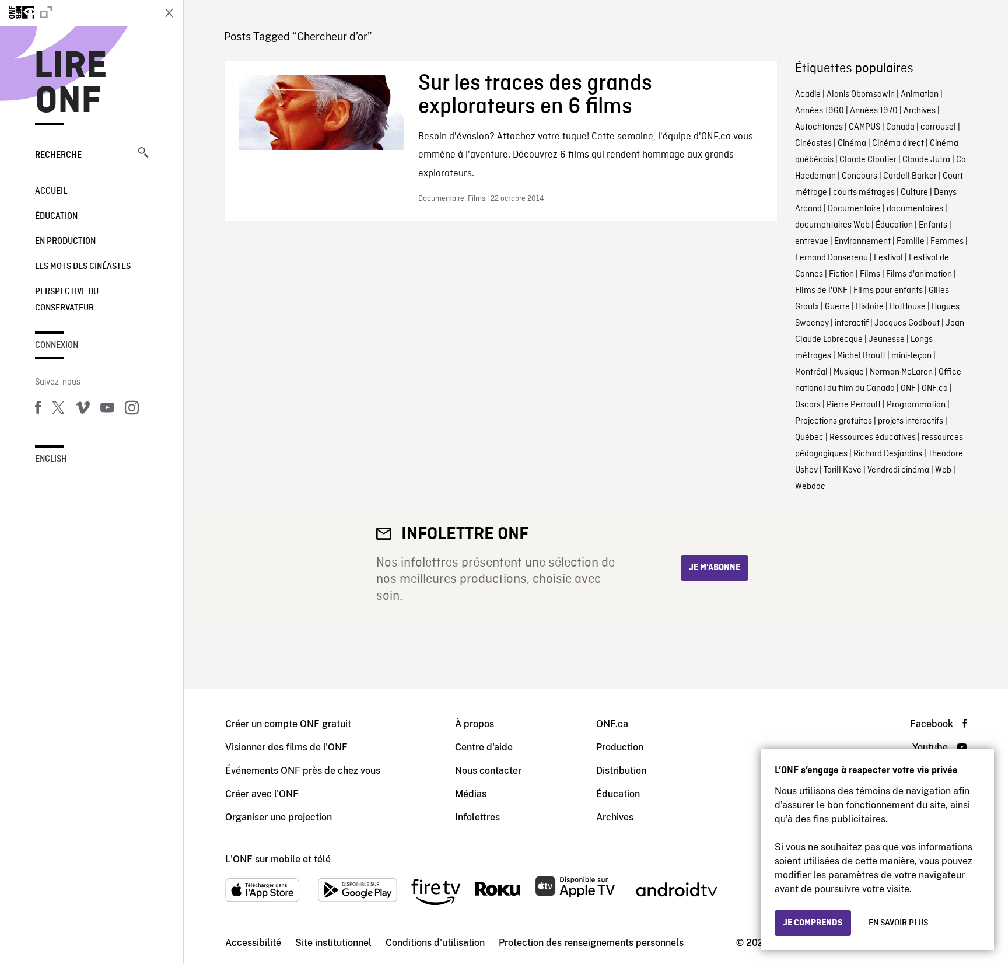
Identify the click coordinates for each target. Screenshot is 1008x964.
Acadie (808, 94)
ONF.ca (935, 388)
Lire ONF (71, 84)
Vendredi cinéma (898, 470)
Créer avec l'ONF (262, 793)
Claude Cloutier (868, 160)
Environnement (862, 241)
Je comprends (813, 923)
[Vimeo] (83, 410)
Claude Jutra (926, 160)
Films (870, 274)
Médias (471, 793)
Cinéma (852, 143)
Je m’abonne (714, 567)
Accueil (51, 191)
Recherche (58, 155)
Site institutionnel (333, 942)
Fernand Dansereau (831, 258)
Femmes (947, 241)
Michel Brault (861, 356)
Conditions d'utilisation (435, 942)
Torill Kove (843, 470)
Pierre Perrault (854, 405)
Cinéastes (813, 143)
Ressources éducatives (873, 437)
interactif (852, 323)
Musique (849, 372)
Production (619, 747)
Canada (900, 127)
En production (65, 241)
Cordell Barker (910, 176)
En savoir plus (898, 923)
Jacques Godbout (907, 323)
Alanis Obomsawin (861, 94)
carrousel (938, 127)
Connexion (56, 345)
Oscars (808, 405)
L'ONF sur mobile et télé (278, 859)
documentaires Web (832, 225)
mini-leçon (911, 356)
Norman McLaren (901, 372)
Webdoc (810, 487)
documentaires (915, 209)
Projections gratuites (833, 421)
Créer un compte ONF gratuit (288, 723)
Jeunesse (887, 339)
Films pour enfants (888, 290)
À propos (474, 723)
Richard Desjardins (887, 454)
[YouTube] (107, 410)
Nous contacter (488, 770)
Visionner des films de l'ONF (286, 747)
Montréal (811, 372)
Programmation (916, 405)
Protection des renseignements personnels (591, 942)
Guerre (837, 307)
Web (943, 470)
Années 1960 (819, 111)
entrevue (811, 241)
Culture (914, 192)
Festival (888, 258)
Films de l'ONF (821, 290)
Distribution (621, 770)
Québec (809, 437)
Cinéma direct (898, 143)
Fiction (841, 274)
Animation (920, 94)
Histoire (870, 307)
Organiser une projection (278, 817)
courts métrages (864, 192)
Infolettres (477, 817)
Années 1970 (874, 111)
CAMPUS (864, 127)
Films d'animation (919, 274)
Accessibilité (253, 942)
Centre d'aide (484, 747)
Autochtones (819, 127)
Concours (859, 176)
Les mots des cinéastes (83, 266)
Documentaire (854, 209)
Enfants (933, 225)
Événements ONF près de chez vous (302, 770)
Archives (920, 111)
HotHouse (908, 307)
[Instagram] (132, 410)
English (51, 459)
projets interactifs (910, 421)
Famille (911, 241)
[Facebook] (38, 410)
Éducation (56, 216)
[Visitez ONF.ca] (77, 12)
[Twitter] (58, 410)
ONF (908, 388)
